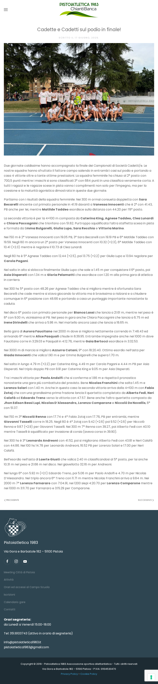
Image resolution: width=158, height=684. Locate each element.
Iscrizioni (9, 595)
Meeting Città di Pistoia (19, 572)
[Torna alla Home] (79, 9)
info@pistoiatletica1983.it (22, 642)
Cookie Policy (88, 674)
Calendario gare (14, 602)
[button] (6, 9)
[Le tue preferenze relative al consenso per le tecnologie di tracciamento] (151, 677)
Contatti (9, 609)
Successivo (145, 500)
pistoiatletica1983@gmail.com (26, 647)
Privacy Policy (69, 674)
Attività (8, 580)
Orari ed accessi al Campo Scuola (27, 587)
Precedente (12, 500)
